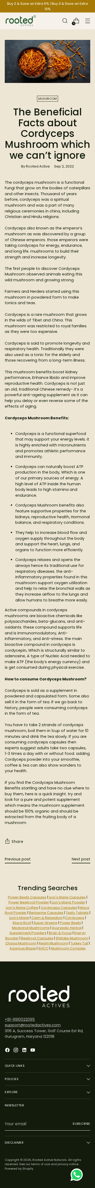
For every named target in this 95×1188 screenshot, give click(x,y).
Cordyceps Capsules (59, 907)
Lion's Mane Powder (68, 902)
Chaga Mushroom (20, 943)
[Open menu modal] (87, 20)
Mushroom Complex (68, 948)
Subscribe (81, 1124)
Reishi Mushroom (53, 943)
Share (17, 841)
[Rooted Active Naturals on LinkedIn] (25, 1051)
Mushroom (47, 99)
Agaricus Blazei (23, 948)
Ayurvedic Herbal (67, 928)
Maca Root (22, 923)
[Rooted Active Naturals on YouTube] (33, 1051)
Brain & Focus (60, 933)
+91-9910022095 (20, 1019)
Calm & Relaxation (47, 917)
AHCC (43, 948)
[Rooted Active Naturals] (20, 21)
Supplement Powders (28, 933)
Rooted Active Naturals (49, 1160)
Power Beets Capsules (27, 897)
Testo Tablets (77, 912)
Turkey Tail (79, 943)
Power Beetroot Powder (28, 902)
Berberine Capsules (46, 912)
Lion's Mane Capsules (67, 897)
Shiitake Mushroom (72, 938)
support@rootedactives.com (33, 1025)
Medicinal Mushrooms (31, 928)
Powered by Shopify (19, 1168)
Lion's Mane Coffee (22, 907)
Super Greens (45, 923)
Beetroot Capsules (37, 938)
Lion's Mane (19, 917)
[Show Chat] (78, 1175)
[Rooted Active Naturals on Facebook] (8, 1051)
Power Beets (70, 923)
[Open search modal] (64, 20)
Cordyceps (74, 917)
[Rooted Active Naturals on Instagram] (16, 1051)
